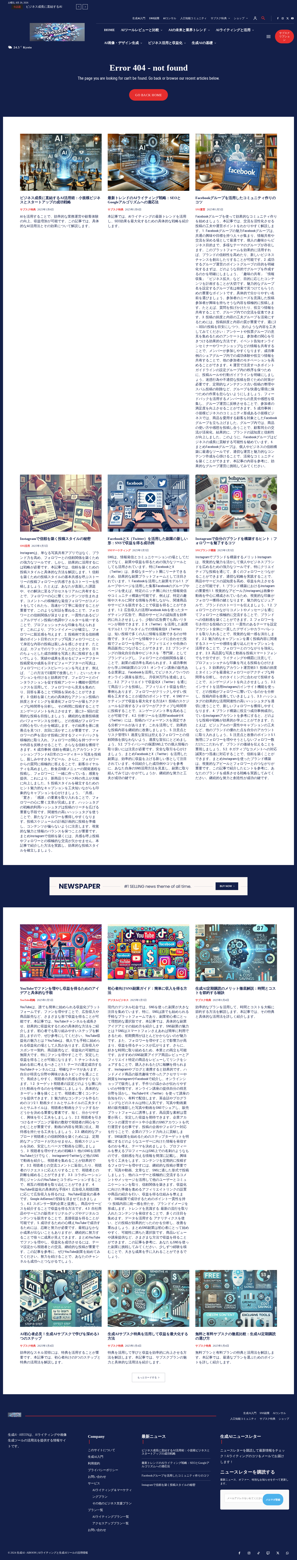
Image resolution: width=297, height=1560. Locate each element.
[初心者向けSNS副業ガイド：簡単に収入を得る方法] (148, 952)
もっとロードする (147, 1377)
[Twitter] (287, 18)
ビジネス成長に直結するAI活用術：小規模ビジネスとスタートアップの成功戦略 (60, 200)
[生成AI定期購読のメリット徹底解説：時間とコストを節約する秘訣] (236, 952)
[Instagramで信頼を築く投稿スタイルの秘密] (61, 503)
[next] (85, 6)
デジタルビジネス (118, 1000)
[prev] (78, 6)
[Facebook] (277, 18)
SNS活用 (25, 545)
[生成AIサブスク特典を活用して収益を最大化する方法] (148, 1298)
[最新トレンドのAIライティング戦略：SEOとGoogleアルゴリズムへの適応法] (148, 162)
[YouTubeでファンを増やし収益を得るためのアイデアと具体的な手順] (61, 952)
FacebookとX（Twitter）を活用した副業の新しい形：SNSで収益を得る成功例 (148, 541)
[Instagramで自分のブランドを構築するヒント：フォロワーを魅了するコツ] (236, 503)
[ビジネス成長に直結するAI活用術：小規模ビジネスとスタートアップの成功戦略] (61, 162)
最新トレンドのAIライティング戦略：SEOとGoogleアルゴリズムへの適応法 (144, 200)
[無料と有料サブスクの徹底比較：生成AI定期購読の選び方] (236, 1298)
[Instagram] (282, 18)
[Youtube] (292, 18)
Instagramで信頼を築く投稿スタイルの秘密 (55, 539)
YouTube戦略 (27, 1000)
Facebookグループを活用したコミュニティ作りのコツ (175, 1475)
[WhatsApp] (287, 1553)
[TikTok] (258, 1553)
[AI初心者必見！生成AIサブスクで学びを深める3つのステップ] (61, 1298)
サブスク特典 (28, 209)
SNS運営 (200, 209)
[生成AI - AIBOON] (60, 32)
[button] (263, 18)
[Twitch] (268, 1553)
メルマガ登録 (273, 1499)
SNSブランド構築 (205, 550)
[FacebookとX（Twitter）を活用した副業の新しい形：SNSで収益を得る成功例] (148, 503)
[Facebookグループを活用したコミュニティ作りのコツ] (236, 162)
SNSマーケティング (119, 550)
